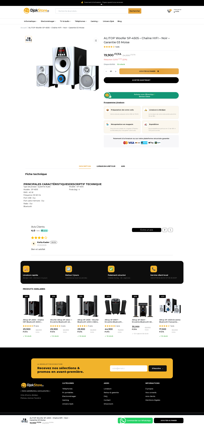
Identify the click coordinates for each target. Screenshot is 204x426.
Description (85, 166)
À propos (149, 389)
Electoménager (48, 21)
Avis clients (150, 396)
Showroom (108, 404)
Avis (123, 166)
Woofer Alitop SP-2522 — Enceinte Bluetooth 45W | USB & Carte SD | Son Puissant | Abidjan (61, 321)
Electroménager (69, 396)
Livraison (107, 389)
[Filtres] (164, 230)
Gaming (94, 21)
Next (183, 316)
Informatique (30, 21)
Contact (107, 400)
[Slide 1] (101, 4)
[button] (109, 47)
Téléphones (80, 21)
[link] (197, 409)
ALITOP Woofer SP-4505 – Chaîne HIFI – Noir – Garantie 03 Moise (137, 40)
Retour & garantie (111, 392)
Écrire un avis (146, 230)
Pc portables (67, 392)
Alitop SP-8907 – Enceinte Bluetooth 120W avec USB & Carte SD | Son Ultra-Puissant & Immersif (115, 321)
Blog (120, 21)
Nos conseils (150, 392)
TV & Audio (65, 21)
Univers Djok (108, 21)
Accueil (24, 28)
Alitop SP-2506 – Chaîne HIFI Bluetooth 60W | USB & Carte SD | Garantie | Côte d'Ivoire (33, 321)
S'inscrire (157, 368)
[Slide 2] (102, 4)
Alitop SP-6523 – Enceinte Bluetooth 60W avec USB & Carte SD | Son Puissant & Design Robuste (143, 321)
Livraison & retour (106, 166)
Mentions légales (152, 400)
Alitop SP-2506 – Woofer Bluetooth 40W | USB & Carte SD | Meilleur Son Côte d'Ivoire (88, 321)
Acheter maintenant (141, 80)
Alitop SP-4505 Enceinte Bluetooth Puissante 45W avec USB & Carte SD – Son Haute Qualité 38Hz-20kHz (169, 321)
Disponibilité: (109, 64)
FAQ (105, 396)
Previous (20, 316)
